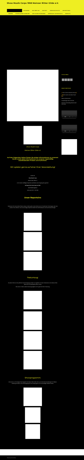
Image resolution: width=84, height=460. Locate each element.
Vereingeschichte (55, 10)
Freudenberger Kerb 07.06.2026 (67, 100)
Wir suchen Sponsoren (38, 13)
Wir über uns (36, 10)
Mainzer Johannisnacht (66, 98)
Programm (26, 10)
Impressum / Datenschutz (55, 13)
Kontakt (44, 10)
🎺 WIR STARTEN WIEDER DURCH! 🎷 (69, 92)
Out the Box (13, 457)
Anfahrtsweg (66, 10)
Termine (10, 13)
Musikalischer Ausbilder (22, 13)
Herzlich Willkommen (14, 10)
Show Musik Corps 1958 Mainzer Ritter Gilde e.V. (33, 3)
